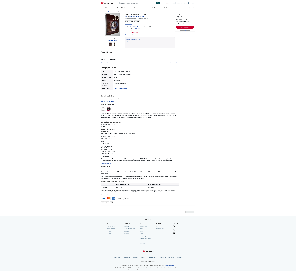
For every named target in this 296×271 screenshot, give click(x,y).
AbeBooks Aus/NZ (153, 257)
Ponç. (107, 11)
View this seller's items (130, 34)
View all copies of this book (133, 39)
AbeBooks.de (127, 257)
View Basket (109, 236)
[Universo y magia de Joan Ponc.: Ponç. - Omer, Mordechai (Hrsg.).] (112, 24)
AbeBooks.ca (163, 257)
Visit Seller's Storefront (107, 101)
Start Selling (192, 7)
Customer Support (160, 228)
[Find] (158, 3)
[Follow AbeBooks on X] (174, 229)
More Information (106, 163)
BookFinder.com (148, 260)
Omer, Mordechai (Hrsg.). (136, 16)
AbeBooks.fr (135, 257)
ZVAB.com (179, 257)
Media (141, 228)
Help (193, 3)
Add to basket (185, 27)
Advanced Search (105, 7)
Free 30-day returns (185, 30)
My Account (179, 3)
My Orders (109, 233)
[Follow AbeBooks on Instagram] (174, 233)
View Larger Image (112, 40)
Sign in (173, 3)
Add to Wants (189, 212)
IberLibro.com (171, 257)
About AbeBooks (143, 226)
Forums (141, 233)
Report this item (174, 63)
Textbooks (167, 7)
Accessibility (142, 243)
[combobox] (137, 3)
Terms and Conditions (169, 265)
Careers (141, 231)
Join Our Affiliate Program (129, 228)
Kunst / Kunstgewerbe (120, 88)
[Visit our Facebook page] (174, 226)
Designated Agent (144, 241)
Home (102, 11)
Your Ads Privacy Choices (145, 238)
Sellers (179, 7)
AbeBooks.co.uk (117, 257)
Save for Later (128, 24)
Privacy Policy (143, 236)
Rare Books (137, 7)
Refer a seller (126, 233)
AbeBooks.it (143, 257)
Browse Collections (121, 7)
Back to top (148, 219)
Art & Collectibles (152, 7)
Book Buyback (127, 231)
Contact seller (105, 63)
